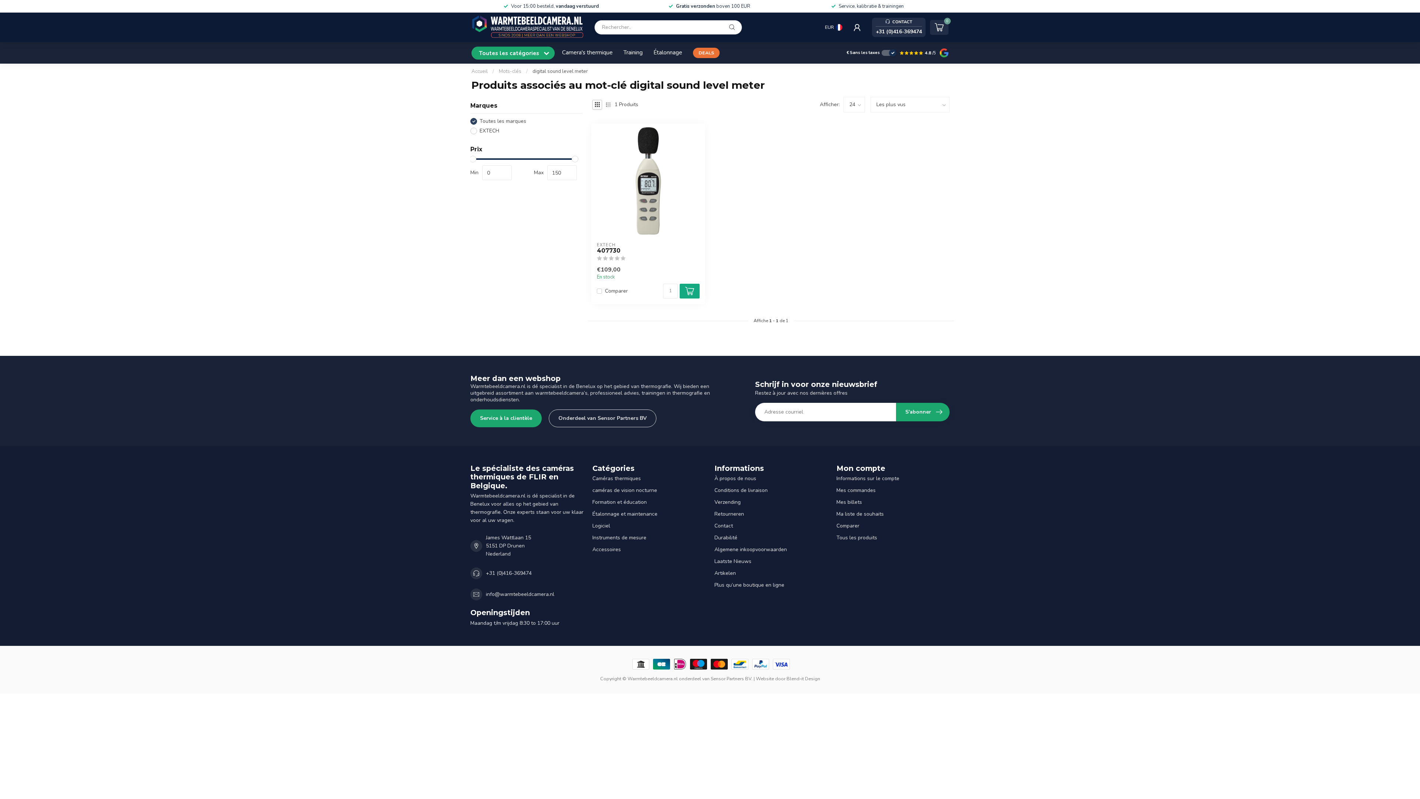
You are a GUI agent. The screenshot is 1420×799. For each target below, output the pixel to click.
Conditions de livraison (741, 490)
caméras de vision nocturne (624, 490)
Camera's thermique (587, 52)
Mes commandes (856, 490)
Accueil (479, 71)
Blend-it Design (803, 678)
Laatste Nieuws (732, 561)
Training (633, 52)
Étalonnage (667, 52)
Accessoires (606, 549)
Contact (723, 525)
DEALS (706, 53)
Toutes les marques (503, 121)
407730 (609, 250)
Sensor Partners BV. (732, 678)
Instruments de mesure (619, 537)
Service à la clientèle (506, 418)
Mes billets (849, 502)
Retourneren (729, 514)
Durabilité (725, 537)
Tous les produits (856, 537)
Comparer (616, 291)
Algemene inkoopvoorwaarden (750, 549)
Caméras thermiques (616, 478)
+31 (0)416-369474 (509, 573)
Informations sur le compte (867, 478)
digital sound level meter (560, 71)
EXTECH (489, 131)
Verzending (727, 502)
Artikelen (725, 573)
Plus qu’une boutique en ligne (749, 585)
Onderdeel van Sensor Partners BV (602, 418)
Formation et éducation (619, 502)
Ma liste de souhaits (860, 514)
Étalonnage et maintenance (624, 514)
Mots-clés (510, 71)
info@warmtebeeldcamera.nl (520, 594)
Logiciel (601, 525)
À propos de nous (735, 478)
